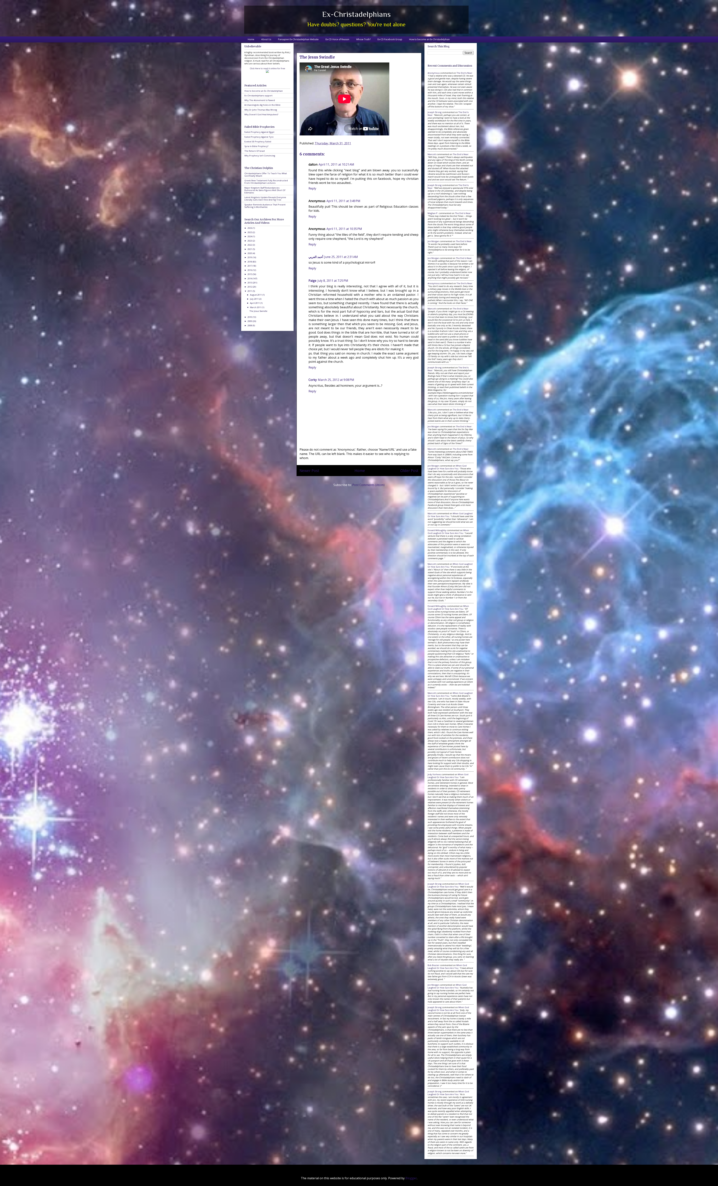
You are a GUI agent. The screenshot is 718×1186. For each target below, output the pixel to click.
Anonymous (434, 72)
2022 (250, 244)
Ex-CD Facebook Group (390, 39)
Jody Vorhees (434, 774)
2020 (250, 253)
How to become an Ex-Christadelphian (429, 39)
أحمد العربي (316, 257)
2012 (250, 286)
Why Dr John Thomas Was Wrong (260, 109)
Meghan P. (433, 213)
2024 (250, 236)
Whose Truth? (363, 39)
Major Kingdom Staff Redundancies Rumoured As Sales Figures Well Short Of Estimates (264, 190)
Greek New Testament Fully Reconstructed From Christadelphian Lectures (266, 181)
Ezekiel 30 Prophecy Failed (257, 141)
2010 (250, 317)
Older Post (409, 470)
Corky (313, 380)
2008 (250, 325)
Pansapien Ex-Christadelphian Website (298, 39)
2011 (250, 291)
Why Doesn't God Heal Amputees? (261, 114)
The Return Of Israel (254, 150)
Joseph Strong (434, 112)
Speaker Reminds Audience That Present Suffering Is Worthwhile (265, 205)
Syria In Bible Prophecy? (256, 146)
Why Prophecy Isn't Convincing (259, 155)
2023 (250, 240)
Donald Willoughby (437, 530)
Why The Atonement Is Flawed (259, 100)
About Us (266, 39)
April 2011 (255, 303)
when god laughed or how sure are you (447, 467)
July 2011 (254, 298)
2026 (250, 228)
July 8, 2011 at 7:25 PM (332, 281)
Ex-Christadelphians (356, 14)
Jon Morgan (433, 241)
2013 (250, 282)
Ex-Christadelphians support (258, 95)
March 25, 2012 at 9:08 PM (336, 380)
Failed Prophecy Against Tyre (259, 136)
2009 (250, 321)
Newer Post (309, 470)
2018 (250, 261)
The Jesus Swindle (258, 311)
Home (251, 39)
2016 (250, 270)
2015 (250, 274)
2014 (250, 278)
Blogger (411, 1178)
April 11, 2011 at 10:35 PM (344, 229)
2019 (250, 257)
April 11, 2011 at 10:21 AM (336, 164)
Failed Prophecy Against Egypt (259, 132)
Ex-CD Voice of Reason (337, 39)
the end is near (464, 72)
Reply (312, 188)
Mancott (432, 154)
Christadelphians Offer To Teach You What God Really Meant (265, 174)
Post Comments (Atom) (368, 485)
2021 (250, 249)
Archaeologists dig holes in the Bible (262, 104)
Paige (312, 281)
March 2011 (256, 307)
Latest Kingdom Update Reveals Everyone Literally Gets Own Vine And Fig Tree (265, 198)
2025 (250, 232)
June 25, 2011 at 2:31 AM (341, 257)
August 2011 (256, 294)
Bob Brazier (433, 965)
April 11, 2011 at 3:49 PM (343, 201)
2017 (250, 265)
